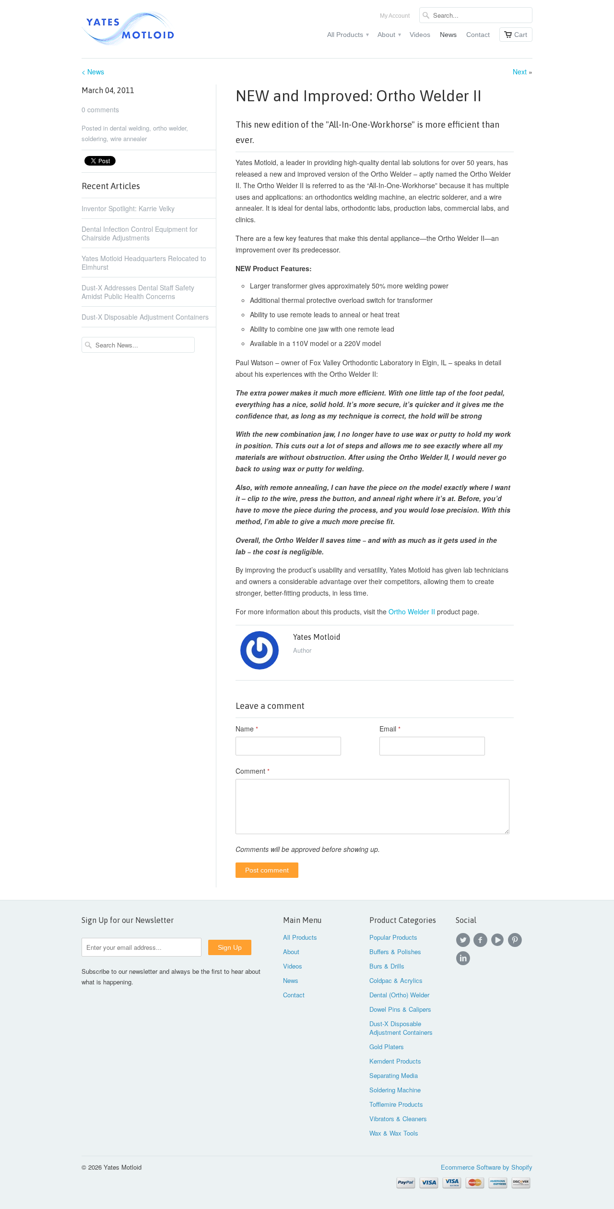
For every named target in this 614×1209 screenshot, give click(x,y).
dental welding (129, 127)
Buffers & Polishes (395, 951)
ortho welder (169, 127)
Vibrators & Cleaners (398, 1118)
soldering (94, 138)
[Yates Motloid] (153, 29)
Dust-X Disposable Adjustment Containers (145, 317)
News (448, 34)
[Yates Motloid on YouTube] (499, 940)
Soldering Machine (395, 1089)
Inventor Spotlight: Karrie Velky (128, 208)
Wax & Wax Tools (393, 1132)
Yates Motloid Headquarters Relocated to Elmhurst (144, 262)
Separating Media (393, 1075)
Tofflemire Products (396, 1104)
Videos (420, 34)
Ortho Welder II (412, 611)
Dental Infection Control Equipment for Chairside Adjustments (140, 233)
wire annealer (128, 138)
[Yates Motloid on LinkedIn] (464, 958)
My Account (395, 15)
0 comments (100, 109)
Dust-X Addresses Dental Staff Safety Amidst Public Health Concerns (138, 292)
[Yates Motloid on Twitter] (464, 940)
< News (93, 71)
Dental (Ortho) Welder (399, 994)
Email (390, 728)
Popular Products (393, 937)
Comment (253, 771)
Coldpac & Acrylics (396, 980)
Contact (478, 34)
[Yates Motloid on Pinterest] (516, 940)
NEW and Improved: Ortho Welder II (359, 96)
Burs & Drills (386, 965)
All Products (347, 34)
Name (247, 728)
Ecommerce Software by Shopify (486, 1167)
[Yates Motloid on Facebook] (481, 940)
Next (520, 71)
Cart (520, 34)
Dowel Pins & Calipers (400, 1009)
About (389, 34)
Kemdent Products (395, 1060)
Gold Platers (386, 1046)
